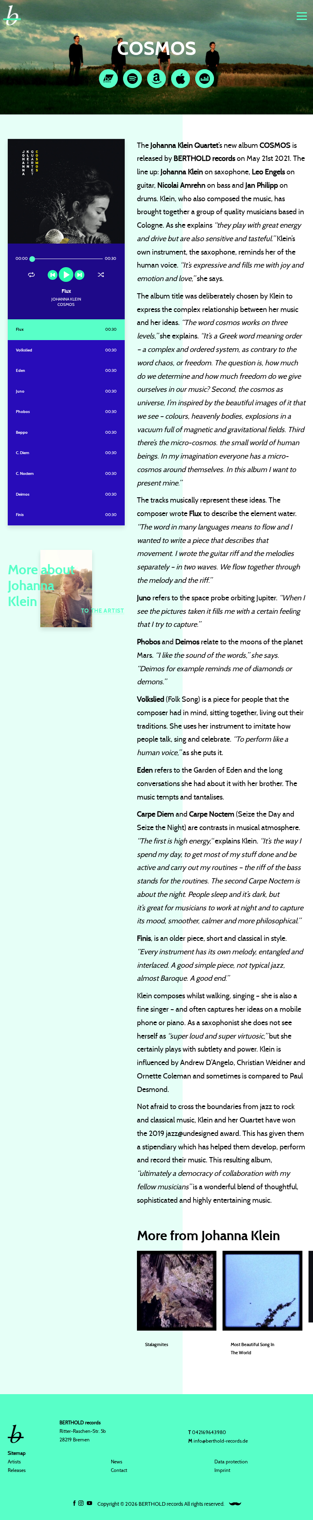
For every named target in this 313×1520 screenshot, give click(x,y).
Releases (17, 1470)
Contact (119, 1470)
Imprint (222, 1470)
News (116, 1462)
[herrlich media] (235, 1504)
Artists (14, 1462)
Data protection (231, 1462)
